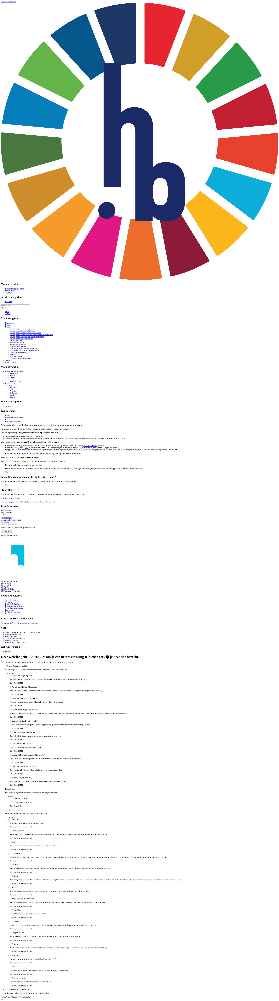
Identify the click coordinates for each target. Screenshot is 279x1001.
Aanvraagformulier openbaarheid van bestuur (25, 333)
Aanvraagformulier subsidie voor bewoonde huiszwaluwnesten (31, 335)
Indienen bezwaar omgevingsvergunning (24, 348)
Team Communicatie (10, 506)
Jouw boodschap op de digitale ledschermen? (25, 350)
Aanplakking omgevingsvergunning (22, 329)
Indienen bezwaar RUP (18, 346)
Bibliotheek (14, 387)
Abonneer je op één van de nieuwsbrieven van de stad (19, 623)
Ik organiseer (9, 610)
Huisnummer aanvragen (18, 344)
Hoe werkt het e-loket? (17, 343)
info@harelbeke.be (7, 589)
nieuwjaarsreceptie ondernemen (20, 358)
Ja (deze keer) (6, 531)
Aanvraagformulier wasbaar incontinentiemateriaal (27, 337)
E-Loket (8, 327)
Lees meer (69, 662)
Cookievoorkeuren (11, 640)
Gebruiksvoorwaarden (13, 634)
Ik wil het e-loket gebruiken (10, 498)
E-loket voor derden (16, 341)
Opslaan (14, 997)
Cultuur (12, 397)
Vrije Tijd (8, 293)
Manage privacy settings (9, 535)
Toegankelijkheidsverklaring (15, 638)
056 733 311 (5, 587)
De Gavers (13, 393)
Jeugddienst (9, 602)
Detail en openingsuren (9, 524)
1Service (9, 796)
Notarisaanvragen (16, 356)
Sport (11, 389)
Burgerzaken (9, 323)
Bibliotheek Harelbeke (13, 604)
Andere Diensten (11, 362)
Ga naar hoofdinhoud (8, 2)
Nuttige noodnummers (13, 612)
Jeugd (12, 395)
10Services (9, 673)
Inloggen (8, 651)
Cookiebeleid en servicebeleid (15, 642)
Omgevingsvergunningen (14, 608)
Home (7, 415)
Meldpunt (13, 354)
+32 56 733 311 (6, 518)
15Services (9, 817)
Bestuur (8, 325)
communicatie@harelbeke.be (11, 520)
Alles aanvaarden (24, 997)
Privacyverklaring (11, 636)
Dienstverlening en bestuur (14, 289)
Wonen (7, 360)
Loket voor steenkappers (18, 352)
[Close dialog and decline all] (2, 999)
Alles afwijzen (6, 997)
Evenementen (10, 291)
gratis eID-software (90, 446)
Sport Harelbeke (10, 600)
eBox (26, 448)
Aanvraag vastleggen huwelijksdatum (22, 331)
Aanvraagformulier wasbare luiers (21, 339)
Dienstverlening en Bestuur (14, 606)
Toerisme (13, 391)
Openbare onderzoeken (13, 614)
